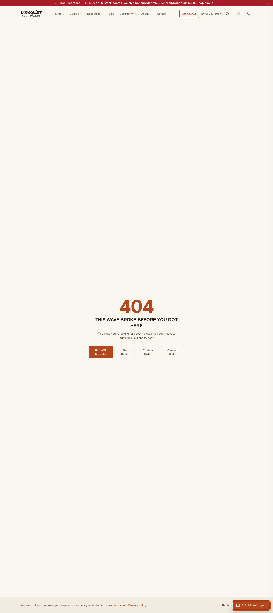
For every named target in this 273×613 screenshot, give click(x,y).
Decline (227, 605)
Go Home (125, 352)
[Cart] (248, 14)
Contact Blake (172, 352)
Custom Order (148, 352)
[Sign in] (238, 14)
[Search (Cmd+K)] (227, 14)
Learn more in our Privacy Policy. (126, 605)
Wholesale (189, 13)
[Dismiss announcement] (269, 3)
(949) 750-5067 (211, 13)
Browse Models (101, 352)
